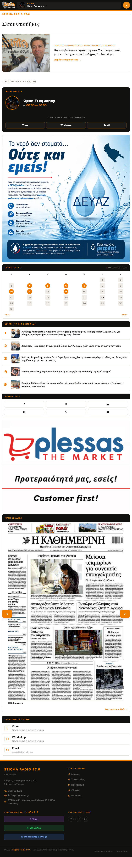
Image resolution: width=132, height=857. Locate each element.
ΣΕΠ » (124, 314)
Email (107, 125)
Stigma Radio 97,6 (21, 850)
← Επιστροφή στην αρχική (19, 81)
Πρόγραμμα (77, 784)
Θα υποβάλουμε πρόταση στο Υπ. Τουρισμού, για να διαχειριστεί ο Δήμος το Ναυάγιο (87, 52)
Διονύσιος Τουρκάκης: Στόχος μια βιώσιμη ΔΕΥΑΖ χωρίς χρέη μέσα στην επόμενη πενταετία (71, 345)
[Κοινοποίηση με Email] (108, 412)
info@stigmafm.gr (18, 795)
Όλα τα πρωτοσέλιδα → (116, 709)
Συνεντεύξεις (78, 779)
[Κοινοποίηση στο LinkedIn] (108, 404)
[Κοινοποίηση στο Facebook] (24, 404)
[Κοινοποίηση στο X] (66, 404)
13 (66, 291)
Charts (75, 790)
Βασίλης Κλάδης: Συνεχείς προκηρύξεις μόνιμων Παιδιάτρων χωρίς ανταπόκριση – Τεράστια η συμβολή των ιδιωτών (72, 384)
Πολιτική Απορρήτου (103, 851)
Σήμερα (75, 774)
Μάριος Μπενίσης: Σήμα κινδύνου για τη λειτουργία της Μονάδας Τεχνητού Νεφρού (66, 371)
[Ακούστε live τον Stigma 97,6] (126, 5)
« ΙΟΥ (7, 314)
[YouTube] (78, 819)
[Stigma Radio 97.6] (8, 5)
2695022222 (15, 791)
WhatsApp (66, 125)
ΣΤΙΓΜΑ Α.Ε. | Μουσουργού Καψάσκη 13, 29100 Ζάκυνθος (31, 802)
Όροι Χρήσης (122, 851)
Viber (25, 125)
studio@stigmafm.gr (35, 837)
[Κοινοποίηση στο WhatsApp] (66, 412)
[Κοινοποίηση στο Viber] (24, 412)
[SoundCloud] (85, 819)
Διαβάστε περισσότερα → (67, 59)
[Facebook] (71, 819)
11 (29, 291)
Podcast (76, 795)
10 (11, 291)
